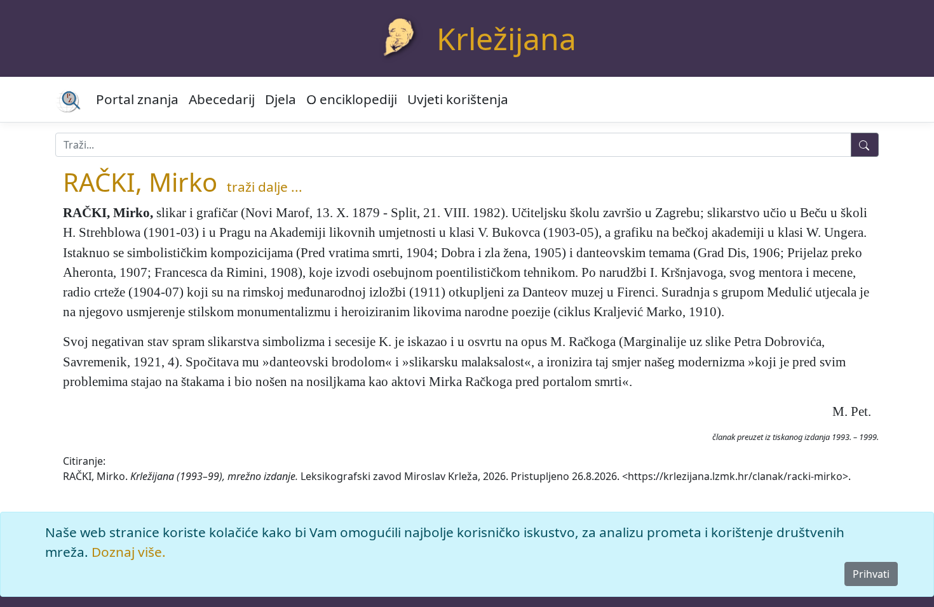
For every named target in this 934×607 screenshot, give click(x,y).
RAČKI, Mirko (140, 181)
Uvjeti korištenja (457, 99)
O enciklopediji (351, 99)
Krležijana (506, 38)
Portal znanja (137, 99)
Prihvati (871, 574)
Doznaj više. (128, 552)
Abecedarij (222, 99)
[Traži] (865, 145)
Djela (280, 99)
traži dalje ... (264, 187)
